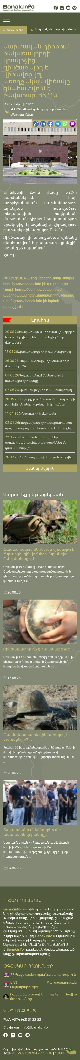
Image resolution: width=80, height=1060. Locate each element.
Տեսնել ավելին (40, 468)
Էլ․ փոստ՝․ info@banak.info (25, 1027)
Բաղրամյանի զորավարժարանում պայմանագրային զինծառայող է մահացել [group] (56, 30)
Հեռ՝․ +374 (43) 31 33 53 (22, 1020)
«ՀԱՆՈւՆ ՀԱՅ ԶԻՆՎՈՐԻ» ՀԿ (32, 1053)
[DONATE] (71, 1051)
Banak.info (15, 949)
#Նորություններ (22, 114)
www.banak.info (28, 283)
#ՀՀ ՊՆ (16, 109)
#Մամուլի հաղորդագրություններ (45, 109)
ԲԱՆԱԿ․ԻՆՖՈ (65, 1053)
